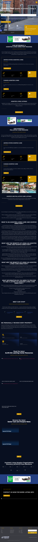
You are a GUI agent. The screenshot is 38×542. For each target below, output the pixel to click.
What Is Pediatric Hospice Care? (8, 381)
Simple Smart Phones (17, 540)
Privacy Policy (35, 537)
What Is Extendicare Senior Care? (26, 381)
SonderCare (13, 540)
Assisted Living (3, 32)
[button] (1, 30)
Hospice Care (12, 32)
